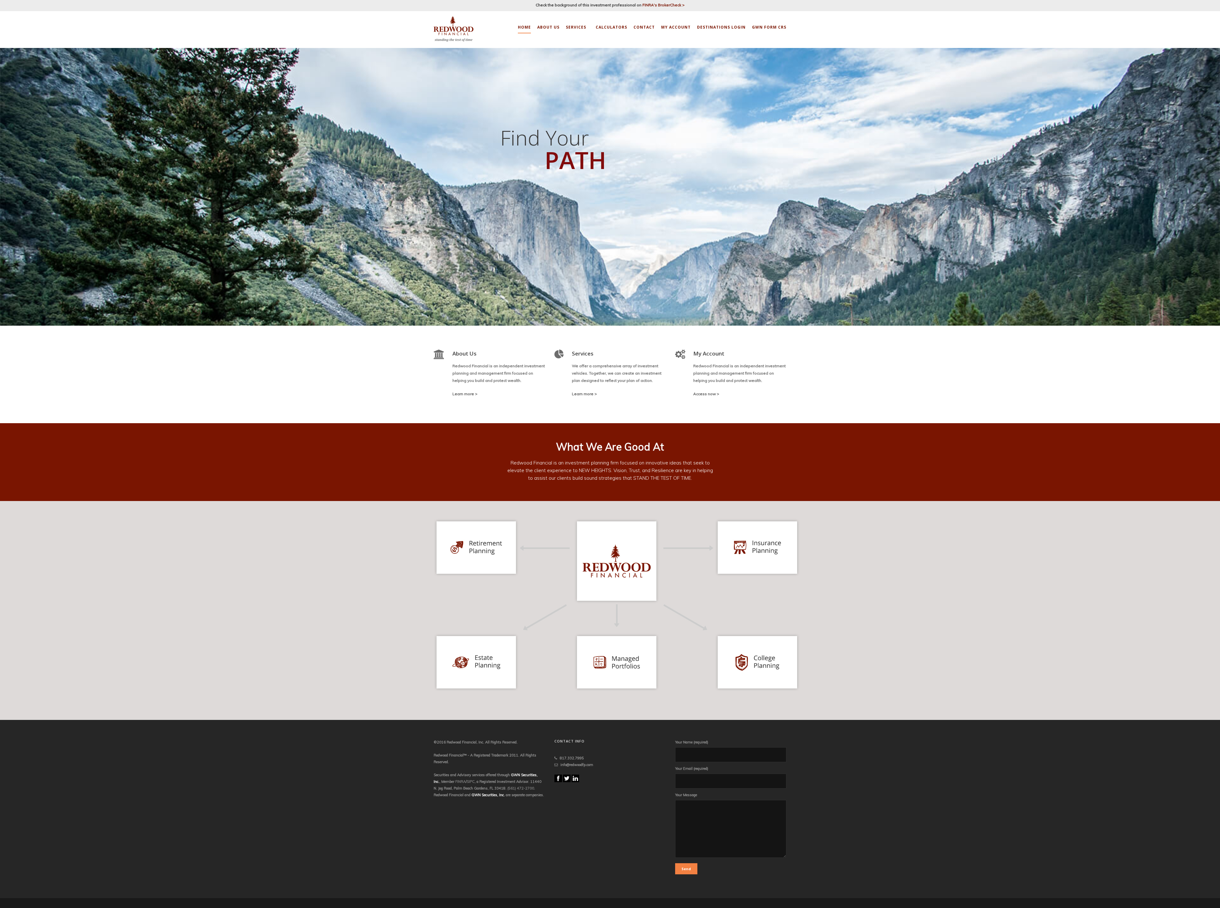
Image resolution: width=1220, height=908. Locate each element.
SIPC (471, 781)
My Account (676, 27)
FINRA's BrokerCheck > (663, 5)
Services (576, 27)
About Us (548, 27)
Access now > (706, 393)
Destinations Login (721, 27)
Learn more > (465, 393)
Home (524, 27)
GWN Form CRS (769, 27)
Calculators (611, 27)
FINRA (460, 781)
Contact (644, 27)
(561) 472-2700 (520, 788)
